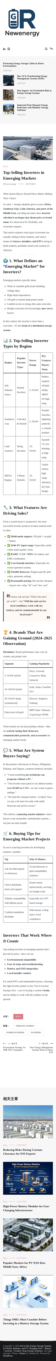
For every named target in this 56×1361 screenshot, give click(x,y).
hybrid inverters (15, 1033)
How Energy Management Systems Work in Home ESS (41, 1048)
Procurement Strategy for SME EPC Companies (14, 1047)
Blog (5, 167)
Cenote (22, 1353)
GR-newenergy (9, 184)
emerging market (25, 1026)
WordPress (7, 1356)
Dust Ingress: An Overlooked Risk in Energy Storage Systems (34, 91)
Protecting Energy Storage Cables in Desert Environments (23, 64)
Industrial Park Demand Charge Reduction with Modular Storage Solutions (32, 107)
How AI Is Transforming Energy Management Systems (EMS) (32, 77)
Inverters (36, 1033)
